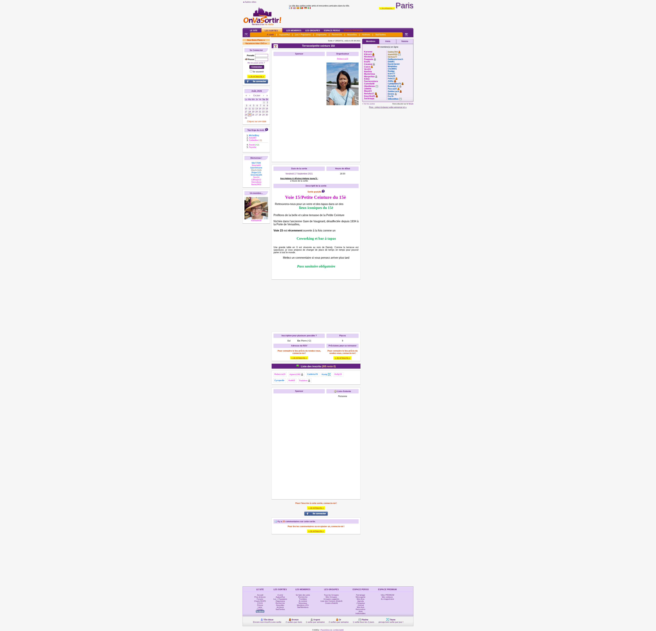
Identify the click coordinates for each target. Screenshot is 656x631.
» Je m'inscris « (387, 8)
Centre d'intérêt (331, 603)
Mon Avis (360, 607)
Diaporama (321, 34)
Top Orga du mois (255, 130)
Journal (361, 605)
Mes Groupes (331, 597)
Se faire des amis (303, 595)
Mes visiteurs (387, 597)
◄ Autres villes (249, 2)
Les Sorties (271, 31)
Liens (260, 607)
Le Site (253, 30)
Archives (366, 34)
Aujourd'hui (284, 34)
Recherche (337, 34)
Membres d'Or (303, 605)
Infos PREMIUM (387, 595)
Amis (387, 41)
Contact (260, 609)
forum (411, 104)
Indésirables (361, 613)
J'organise (360, 603)
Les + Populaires (303, 34)
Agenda (360, 601)
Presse (260, 605)
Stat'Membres (303, 607)
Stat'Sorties (380, 34)
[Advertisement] (351, 17)
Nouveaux (303, 603)
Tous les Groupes (331, 595)
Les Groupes (312, 30)
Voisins (404, 41)
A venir (270, 34)
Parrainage (360, 595)
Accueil (260, 595)
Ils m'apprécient (387, 599)
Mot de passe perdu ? (256, 63)
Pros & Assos (260, 597)
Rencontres (360, 609)
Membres (370, 41)
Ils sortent (303, 601)
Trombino (303, 599)
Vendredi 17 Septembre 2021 (299, 174)
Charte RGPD (260, 601)
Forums (260, 599)
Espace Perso (332, 30)
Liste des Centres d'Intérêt (331, 601)
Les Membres (293, 30)
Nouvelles (352, 34)
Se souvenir (258, 72)
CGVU (260, 603)
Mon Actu (360, 599)
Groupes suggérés (331, 599)
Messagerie (360, 597)
